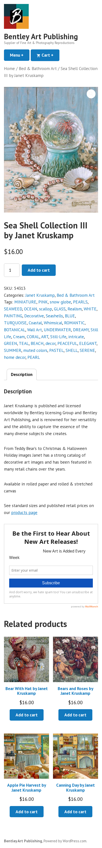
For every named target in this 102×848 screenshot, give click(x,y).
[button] (91, 93)
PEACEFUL (67, 343)
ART (44, 336)
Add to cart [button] (27, 715)
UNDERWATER (57, 329)
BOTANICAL (14, 329)
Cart (50, 55)
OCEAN (30, 309)
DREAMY (81, 329)
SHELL (72, 350)
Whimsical (53, 323)
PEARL (33, 357)
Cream (19, 336)
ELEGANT (88, 343)
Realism (75, 309)
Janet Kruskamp (40, 295)
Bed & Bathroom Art (38, 68)
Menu (19, 55)
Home (9, 68)
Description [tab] (21, 374)
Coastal (35, 323)
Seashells (54, 316)
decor (50, 343)
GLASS (60, 309)
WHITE (90, 309)
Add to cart (39, 270)
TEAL (24, 343)
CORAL (33, 336)
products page (24, 512)
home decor (15, 357)
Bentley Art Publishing (41, 36)
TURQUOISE (15, 323)
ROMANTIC (74, 323)
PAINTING (13, 316)
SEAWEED (13, 309)
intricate (76, 336)
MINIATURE (25, 302)
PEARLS (80, 302)
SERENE (87, 350)
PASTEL (56, 350)
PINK (43, 302)
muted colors (35, 350)
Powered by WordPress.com (65, 841)
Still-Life (58, 336)
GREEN (10, 343)
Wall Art (34, 329)
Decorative (34, 316)
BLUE (70, 316)
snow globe (60, 302)
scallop (45, 309)
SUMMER (12, 350)
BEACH (37, 343)
